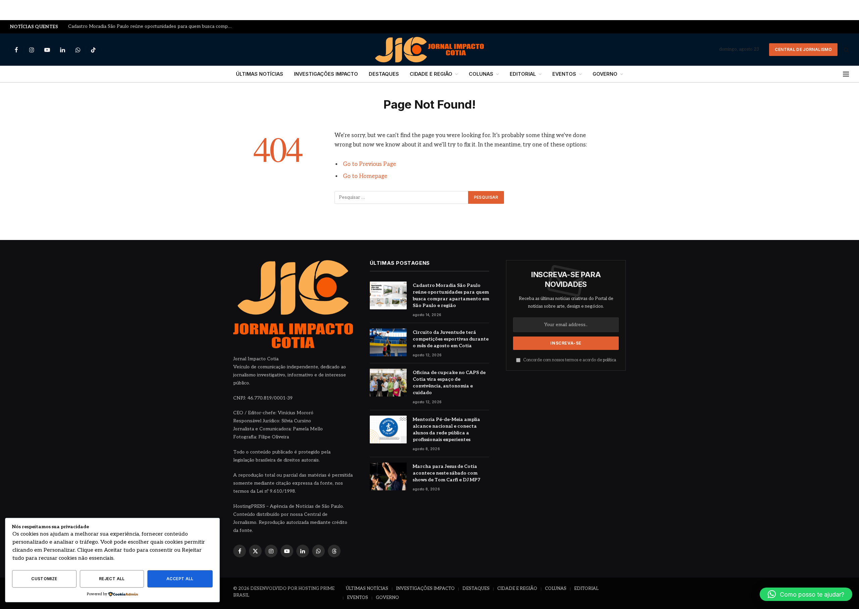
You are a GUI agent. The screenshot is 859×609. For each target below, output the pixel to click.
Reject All (112, 578)
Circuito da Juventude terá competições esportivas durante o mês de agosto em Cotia (451, 339)
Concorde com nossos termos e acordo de (569, 360)
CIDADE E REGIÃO (431, 74)
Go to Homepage (365, 176)
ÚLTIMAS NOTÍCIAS (259, 74)
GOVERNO (605, 74)
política (609, 360)
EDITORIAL (523, 74)
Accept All (180, 578)
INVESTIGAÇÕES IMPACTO (326, 74)
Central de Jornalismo (803, 49)
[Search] (846, 49)
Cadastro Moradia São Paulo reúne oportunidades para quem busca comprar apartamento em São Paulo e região (152, 26)
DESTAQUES (384, 74)
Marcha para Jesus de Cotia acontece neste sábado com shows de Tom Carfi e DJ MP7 (446, 473)
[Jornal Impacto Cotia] (429, 50)
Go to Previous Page (369, 164)
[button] (806, 594)
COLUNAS (481, 74)
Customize (44, 578)
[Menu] (846, 74)
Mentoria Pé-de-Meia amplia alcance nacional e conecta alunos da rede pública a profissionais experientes (446, 429)
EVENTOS (564, 74)
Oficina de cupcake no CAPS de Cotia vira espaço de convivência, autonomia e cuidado (449, 382)
